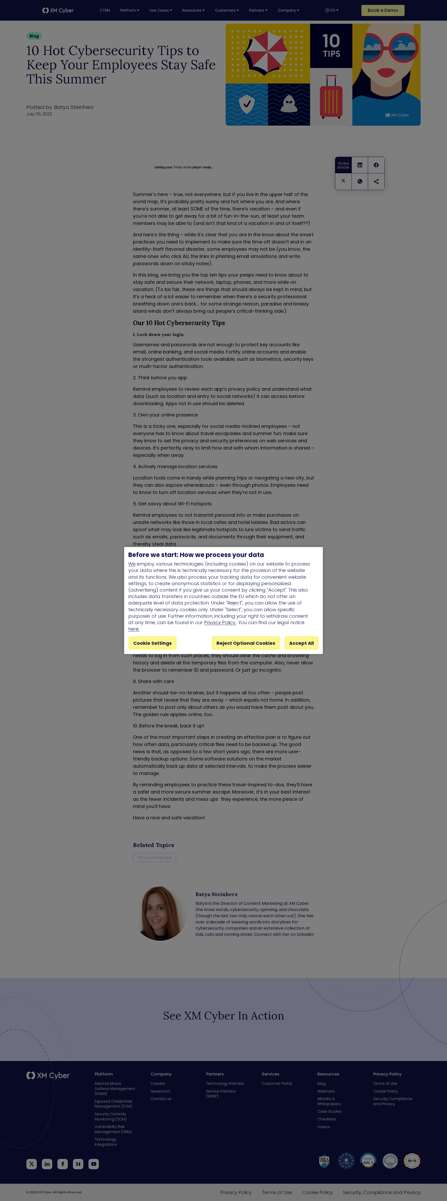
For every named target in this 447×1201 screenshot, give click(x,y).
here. (133, 629)
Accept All (301, 643)
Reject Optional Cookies (246, 643)
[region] (223, 600)
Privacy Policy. (220, 622)
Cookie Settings (152, 643)
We (132, 564)
